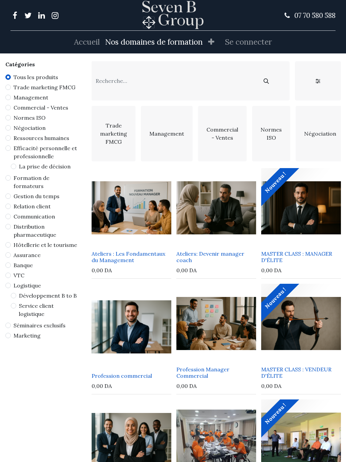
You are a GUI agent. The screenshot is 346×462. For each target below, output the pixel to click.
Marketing (27, 335)
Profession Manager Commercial (202, 372)
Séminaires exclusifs (40, 325)
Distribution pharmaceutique (35, 230)
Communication (34, 216)
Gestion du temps (36, 196)
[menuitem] (86, 42)
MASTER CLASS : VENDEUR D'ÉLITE (297, 372)
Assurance (27, 255)
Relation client (32, 206)
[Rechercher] (266, 80)
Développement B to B (48, 295)
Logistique (27, 285)
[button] (211, 42)
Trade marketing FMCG (44, 87)
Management (31, 97)
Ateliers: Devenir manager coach (210, 256)
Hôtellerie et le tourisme (45, 244)
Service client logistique (36, 309)
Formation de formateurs (31, 182)
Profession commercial (122, 375)
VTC (19, 275)
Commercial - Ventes (41, 107)
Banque (23, 265)
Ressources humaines (41, 138)
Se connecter (248, 42)
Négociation (30, 127)
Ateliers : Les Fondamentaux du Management (128, 256)
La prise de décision (45, 166)
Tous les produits (36, 77)
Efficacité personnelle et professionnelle (45, 152)
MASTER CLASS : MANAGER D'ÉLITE (296, 256)
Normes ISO (30, 117)
